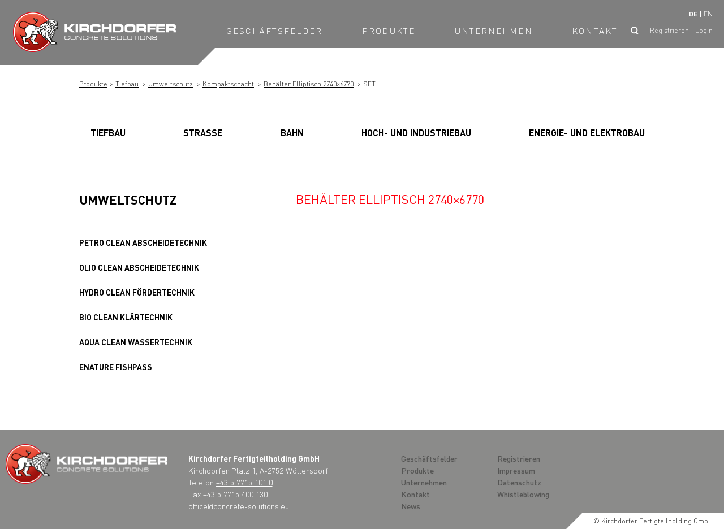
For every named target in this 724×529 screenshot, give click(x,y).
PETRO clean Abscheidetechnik (143, 242)
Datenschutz (519, 482)
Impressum (516, 470)
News (410, 506)
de (693, 14)
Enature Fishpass (115, 367)
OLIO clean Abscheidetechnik (139, 267)
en (708, 14)
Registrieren (669, 30)
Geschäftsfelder (274, 30)
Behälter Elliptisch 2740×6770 (309, 84)
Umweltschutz (170, 84)
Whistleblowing (523, 494)
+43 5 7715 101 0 (244, 482)
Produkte (388, 30)
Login (704, 30)
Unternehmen (494, 30)
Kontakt (595, 30)
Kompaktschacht (228, 84)
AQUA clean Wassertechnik (135, 342)
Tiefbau (127, 84)
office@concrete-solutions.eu (238, 506)
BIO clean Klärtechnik (126, 317)
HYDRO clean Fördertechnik (137, 292)
